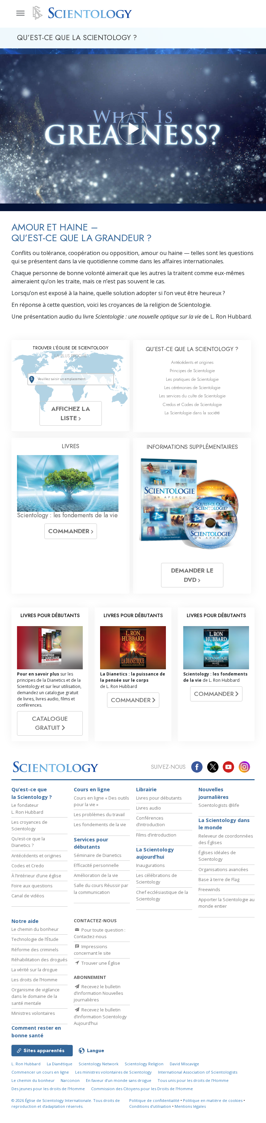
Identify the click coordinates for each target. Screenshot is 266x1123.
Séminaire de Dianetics (98, 855)
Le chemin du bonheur (35, 929)
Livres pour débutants (159, 798)
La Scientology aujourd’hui (155, 853)
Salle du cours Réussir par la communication (101, 888)
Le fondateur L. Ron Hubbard (27, 808)
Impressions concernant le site (92, 949)
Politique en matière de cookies (212, 1100)
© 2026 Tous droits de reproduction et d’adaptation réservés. (65, 1103)
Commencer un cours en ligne (40, 1072)
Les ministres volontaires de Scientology (113, 1072)
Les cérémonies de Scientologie (192, 387)
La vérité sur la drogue (34, 969)
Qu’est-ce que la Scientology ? (31, 793)
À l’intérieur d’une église (36, 875)
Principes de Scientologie (192, 370)
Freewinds (209, 889)
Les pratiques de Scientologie (192, 379)
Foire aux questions (32, 886)
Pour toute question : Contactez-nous (99, 933)
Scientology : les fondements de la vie (67, 515)
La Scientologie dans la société (192, 412)
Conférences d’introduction (150, 821)
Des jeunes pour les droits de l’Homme (48, 1088)
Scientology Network (98, 1063)
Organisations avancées (223, 869)
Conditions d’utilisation (150, 1106)
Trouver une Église (100, 963)
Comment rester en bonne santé (36, 1032)
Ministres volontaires (33, 1013)
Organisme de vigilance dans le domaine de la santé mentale (35, 996)
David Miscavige (184, 1063)
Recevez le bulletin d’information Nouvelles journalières (98, 993)
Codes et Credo (27, 865)
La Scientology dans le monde (224, 824)
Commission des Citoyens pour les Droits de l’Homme (142, 1088)
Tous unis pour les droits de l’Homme (193, 1080)
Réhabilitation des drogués (39, 959)
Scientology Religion (144, 1063)
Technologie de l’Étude (35, 939)
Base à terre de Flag (218, 879)
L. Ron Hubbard (26, 1063)
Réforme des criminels (35, 949)
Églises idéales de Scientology (217, 855)
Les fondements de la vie (100, 824)
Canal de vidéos (27, 896)
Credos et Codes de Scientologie (192, 404)
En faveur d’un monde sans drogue (118, 1080)
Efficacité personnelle (96, 865)
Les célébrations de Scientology (156, 878)
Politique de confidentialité (154, 1100)
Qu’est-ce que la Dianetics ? (28, 842)
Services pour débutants (91, 843)
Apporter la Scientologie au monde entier (226, 902)
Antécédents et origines (192, 362)
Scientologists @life (218, 805)
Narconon (70, 1080)
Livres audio (148, 808)
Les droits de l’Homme (34, 979)
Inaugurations (150, 865)
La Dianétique (59, 1063)
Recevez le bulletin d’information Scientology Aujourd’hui (100, 1016)
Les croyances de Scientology (29, 825)
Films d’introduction (156, 835)
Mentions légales (190, 1106)
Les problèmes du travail (99, 814)
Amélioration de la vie (96, 875)
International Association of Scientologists (197, 1072)
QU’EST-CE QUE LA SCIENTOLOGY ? (192, 349)
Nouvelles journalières (213, 793)
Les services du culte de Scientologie (192, 396)
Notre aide (24, 921)
